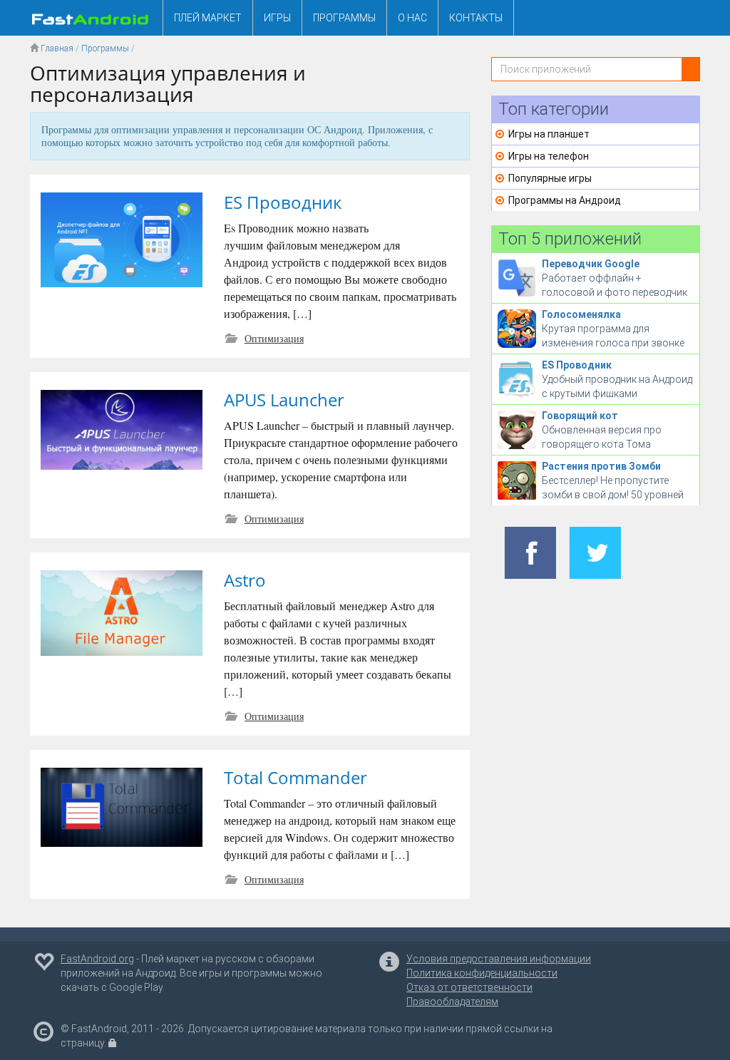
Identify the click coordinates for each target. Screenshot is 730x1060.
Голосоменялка (581, 314)
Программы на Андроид (564, 200)
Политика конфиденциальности (481, 973)
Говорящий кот (580, 415)
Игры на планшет (549, 134)
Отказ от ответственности (469, 987)
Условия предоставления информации (498, 958)
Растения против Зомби (601, 466)
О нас (412, 18)
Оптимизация (274, 338)
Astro (245, 580)
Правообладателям (452, 1001)
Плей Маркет (208, 18)
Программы (344, 18)
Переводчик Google (590, 263)
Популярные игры (550, 178)
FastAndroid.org (97, 958)
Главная (57, 48)
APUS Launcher (284, 399)
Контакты (476, 18)
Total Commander (295, 777)
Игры (277, 18)
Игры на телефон (548, 156)
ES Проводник (282, 202)
